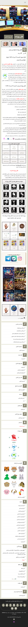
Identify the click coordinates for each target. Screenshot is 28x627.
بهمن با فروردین (22, 147)
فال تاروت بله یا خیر (21, 539)
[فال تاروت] (20, 273)
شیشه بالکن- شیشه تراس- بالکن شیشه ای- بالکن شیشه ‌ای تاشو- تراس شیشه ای (14, 553)
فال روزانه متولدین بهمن (15, 49)
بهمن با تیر (22, 153)
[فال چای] (20, 296)
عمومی (19, 318)
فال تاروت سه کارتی (21, 517)
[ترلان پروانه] (14, 44)
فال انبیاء (23, 359)
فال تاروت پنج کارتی (21, 522)
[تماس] (10, 605)
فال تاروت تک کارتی (21, 514)
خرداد (11, 139)
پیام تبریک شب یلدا (21, 577)
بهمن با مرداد (14, 153)
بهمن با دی (22, 161)
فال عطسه (14, 237)
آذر (6, 139)
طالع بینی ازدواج (14, 229)
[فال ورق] (8, 296)
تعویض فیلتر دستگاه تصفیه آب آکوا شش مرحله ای (15, 550)
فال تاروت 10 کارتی (6, 247)
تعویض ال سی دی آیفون (20, 557)
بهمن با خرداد (6, 148)
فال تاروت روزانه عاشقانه (20, 536)
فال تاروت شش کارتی (21, 525)
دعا (24, 401)
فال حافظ (23, 568)
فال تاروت (23, 542)
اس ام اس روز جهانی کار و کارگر (19, 342)
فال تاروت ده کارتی (21, 531)
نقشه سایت (9, 617)
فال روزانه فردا (22, 595)
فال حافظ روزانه (22, 571)
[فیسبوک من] (17, 605)
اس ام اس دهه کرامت (21, 331)
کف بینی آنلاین (22, 381)
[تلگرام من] (21, 605)
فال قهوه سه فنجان (21, 370)
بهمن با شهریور (6, 153)
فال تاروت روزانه (22, 247)
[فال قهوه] (20, 284)
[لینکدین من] (12, 608)
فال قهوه (23, 367)
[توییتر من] (7, 605)
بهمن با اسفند (6, 161)
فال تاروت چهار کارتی (21, 519)
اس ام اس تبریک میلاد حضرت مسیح (18, 336)
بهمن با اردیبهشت (14, 147)
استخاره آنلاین (22, 350)
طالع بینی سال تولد (21, 497)
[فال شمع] (8, 284)
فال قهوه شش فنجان (21, 373)
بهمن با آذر (6, 157)
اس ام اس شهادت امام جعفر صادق (18, 333)
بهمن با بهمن (14, 161)
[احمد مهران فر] (22, 44)
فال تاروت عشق (22, 533)
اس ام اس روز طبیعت (21, 328)
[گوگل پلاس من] (3, 605)
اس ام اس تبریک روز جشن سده (19, 339)
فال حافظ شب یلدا (21, 574)
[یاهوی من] (24, 605)
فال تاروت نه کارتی (21, 528)
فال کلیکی (23, 409)
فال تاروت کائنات (14, 247)
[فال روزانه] (8, 273)
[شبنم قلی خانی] (6, 44)
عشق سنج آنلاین (22, 418)
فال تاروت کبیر (22, 508)
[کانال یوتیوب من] (15, 608)
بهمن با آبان (14, 157)
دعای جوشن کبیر (21, 398)
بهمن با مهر (22, 157)
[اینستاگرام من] (14, 605)
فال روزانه (19, 36)
